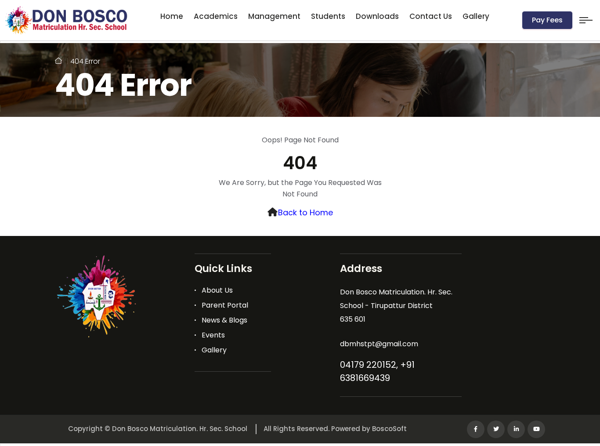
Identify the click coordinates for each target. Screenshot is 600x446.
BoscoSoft (389, 428)
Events (213, 335)
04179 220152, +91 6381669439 (377, 371)
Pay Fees (547, 20)
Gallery (476, 16)
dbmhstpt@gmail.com (379, 344)
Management (274, 16)
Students (328, 16)
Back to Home (305, 212)
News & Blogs (224, 320)
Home (171, 16)
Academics (216, 16)
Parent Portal (225, 305)
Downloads (377, 16)
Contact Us (430, 16)
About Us (217, 290)
